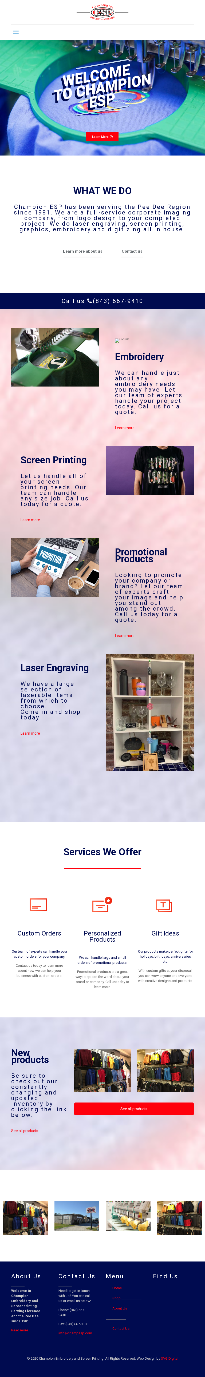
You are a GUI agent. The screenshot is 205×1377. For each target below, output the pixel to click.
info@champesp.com (75, 1333)
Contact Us (120, 1329)
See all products (24, 1131)
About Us (119, 1308)
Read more (19, 1330)
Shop (116, 1298)
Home (117, 1288)
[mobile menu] (15, 32)
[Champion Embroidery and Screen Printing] (103, 12)
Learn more (125, 428)
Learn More (100, 137)
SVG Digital (169, 1358)
